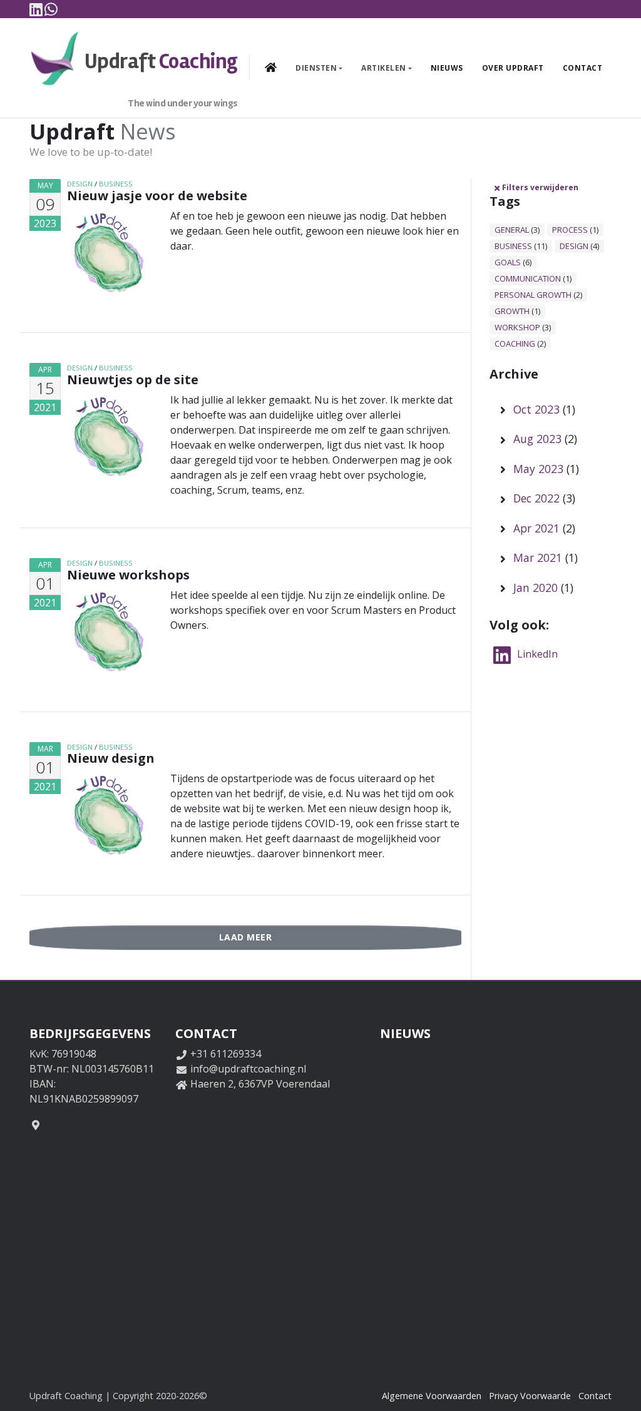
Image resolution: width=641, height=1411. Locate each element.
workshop (517, 327)
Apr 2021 (536, 528)
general (512, 229)
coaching (515, 343)
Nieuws (447, 68)
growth (512, 311)
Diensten (316, 68)
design (80, 183)
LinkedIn (536, 654)
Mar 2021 (537, 557)
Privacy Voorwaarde (530, 1396)
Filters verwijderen (540, 187)
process (570, 229)
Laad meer (245, 937)
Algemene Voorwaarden (431, 1396)
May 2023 (538, 468)
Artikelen (383, 68)
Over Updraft (513, 68)
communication (528, 278)
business (116, 183)
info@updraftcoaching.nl (248, 1069)
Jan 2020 (535, 587)
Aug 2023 (537, 438)
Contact (583, 68)
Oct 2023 (536, 409)
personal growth (533, 294)
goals (508, 262)
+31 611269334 (225, 1054)
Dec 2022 (536, 498)
